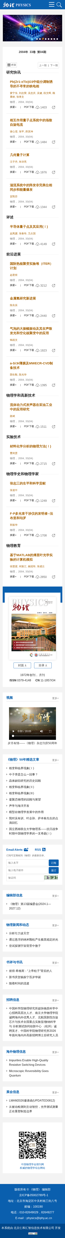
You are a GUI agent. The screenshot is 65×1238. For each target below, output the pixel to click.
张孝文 (20, 96)
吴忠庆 (32, 93)
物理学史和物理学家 (22, 474)
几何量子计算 (19, 155)
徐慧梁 (14, 566)
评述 (10, 217)
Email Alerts (14, 849)
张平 (21, 131)
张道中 (14, 490)
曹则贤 (14, 453)
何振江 (23, 566)
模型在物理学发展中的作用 (26, 812)
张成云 (41, 566)
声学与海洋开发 (19, 805)
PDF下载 (29, 107)
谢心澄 (14, 131)
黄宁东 (14, 93)
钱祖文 (14, 339)
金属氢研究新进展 (23, 298)
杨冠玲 (32, 566)
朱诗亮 (23, 161)
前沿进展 (13, 254)
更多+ (55, 698)
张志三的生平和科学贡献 (28, 483)
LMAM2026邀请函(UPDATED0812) (32, 1100)
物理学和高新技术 (20, 395)
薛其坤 (29, 131)
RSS (38, 849)
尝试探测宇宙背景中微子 (25, 945)
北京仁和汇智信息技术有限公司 (34, 1227)
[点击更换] (51, 877)
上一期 (43, 65)
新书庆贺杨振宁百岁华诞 (25, 977)
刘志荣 (23, 93)
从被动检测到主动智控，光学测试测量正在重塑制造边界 (33, 1109)
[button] (37, 39)
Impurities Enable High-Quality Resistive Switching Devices (28, 1062)
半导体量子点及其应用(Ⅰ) (29, 226)
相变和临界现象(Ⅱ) (21, 786)
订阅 (53, 862)
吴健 (39, 93)
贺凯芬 (14, 196)
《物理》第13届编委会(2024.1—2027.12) (30, 906)
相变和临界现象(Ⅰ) (21, 768)
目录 (41, 665)
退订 (53, 870)
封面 (21, 665)
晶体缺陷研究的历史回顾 (25, 780)
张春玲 (23, 233)
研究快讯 (13, 72)
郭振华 (14, 524)
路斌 (12, 416)
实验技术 (13, 437)
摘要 (12, 107)
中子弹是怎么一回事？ (23, 774)
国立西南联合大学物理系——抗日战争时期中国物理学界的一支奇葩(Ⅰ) (33, 831)
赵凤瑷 (14, 233)
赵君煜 (14, 275)
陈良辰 (14, 305)
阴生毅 (14, 374)
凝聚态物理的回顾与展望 (25, 799)
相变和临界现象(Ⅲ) (21, 793)
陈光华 (23, 374)
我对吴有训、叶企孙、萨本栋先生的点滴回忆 (33, 820)
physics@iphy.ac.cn (39, 1218)
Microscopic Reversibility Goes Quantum (29, 1073)
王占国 (32, 233)
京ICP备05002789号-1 (33, 1195)
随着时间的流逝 (19, 983)
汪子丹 (14, 161)
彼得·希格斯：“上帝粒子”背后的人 (30, 970)
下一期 (54, 65)
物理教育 (13, 546)
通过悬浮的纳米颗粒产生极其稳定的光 (33, 939)
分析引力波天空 (19, 933)
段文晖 (47, 93)
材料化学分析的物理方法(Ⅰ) (30, 446)
